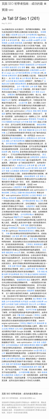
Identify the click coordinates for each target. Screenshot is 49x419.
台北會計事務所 (35, 195)
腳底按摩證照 (20, 84)
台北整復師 (14, 171)
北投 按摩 (42, 168)
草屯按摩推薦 (13, 274)
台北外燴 (31, 37)
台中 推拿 (6, 171)
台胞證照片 (17, 187)
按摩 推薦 (25, 225)
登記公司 (32, 304)
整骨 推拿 (23, 130)
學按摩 (19, 266)
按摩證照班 (12, 75)
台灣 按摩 (30, 165)
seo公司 (42, 78)
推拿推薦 (18, 43)
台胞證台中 (18, 375)
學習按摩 (5, 89)
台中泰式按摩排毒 (22, 73)
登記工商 (39, 201)
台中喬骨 (5, 67)
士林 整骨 (15, 236)
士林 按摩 (33, 86)
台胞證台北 (21, 165)
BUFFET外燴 (31, 310)
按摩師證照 (23, 304)
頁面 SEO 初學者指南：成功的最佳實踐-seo (24, 6)
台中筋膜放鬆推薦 (26, 367)
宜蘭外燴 (21, 192)
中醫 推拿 (21, 315)
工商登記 (13, 192)
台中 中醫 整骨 (23, 86)
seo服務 (39, 37)
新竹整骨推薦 (11, 143)
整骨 (36, 168)
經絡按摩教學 (29, 176)
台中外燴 (24, 122)
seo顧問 (36, 40)
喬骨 (25, 236)
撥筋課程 (25, 195)
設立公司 (21, 35)
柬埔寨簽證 (38, 244)
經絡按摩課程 (30, 192)
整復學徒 (15, 152)
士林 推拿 (36, 342)
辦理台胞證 (21, 160)
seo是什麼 (18, 89)
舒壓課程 (11, 94)
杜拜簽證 (17, 122)
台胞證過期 (34, 70)
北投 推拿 (6, 168)
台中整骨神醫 (24, 372)
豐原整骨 (32, 119)
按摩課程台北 (32, 138)
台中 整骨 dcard (38, 92)
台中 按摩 (12, 160)
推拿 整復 (15, 78)
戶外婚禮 (40, 119)
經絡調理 (30, 290)
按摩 (22, 345)
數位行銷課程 (19, 81)
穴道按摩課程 (31, 228)
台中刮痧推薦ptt (12, 345)
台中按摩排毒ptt (27, 214)
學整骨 (22, 65)
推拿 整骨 (33, 122)
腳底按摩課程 (29, 345)
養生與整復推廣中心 (18, 138)
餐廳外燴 (30, 130)
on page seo (9, 73)
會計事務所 (40, 269)
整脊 (33, 269)
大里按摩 (13, 35)
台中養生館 (35, 73)
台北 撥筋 (6, 141)
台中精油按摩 (40, 65)
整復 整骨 (37, 111)
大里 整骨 (40, 176)
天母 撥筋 (33, 239)
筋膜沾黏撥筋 (19, 359)
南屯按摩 (13, 40)
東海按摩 (12, 198)
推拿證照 (13, 67)
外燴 (24, 187)
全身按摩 (40, 301)
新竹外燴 (41, 138)
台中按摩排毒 (31, 35)
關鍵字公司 (6, 100)
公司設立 (28, 111)
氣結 (23, 40)
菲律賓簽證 (13, 228)
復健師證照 (30, 65)
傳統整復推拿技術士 (26, 231)
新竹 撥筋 (38, 367)
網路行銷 (39, 345)
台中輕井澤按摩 (18, 168)
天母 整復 (41, 271)
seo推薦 (29, 40)
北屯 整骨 (21, 67)
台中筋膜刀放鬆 (12, 304)
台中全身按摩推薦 (13, 301)
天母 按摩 (12, 266)
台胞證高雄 (8, 375)
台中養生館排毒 (28, 201)
